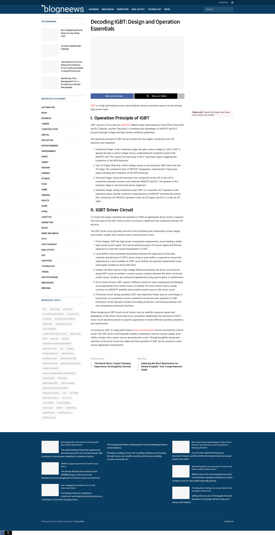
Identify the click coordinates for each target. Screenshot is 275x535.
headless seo (68, 353)
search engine (67, 383)
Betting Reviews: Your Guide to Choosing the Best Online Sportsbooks (80, 443)
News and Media (50, 233)
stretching (71, 408)
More (167, 9)
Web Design (108, 9)
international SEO (68, 358)
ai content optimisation (53, 314)
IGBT (93, 105)
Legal (45, 211)
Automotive (48, 107)
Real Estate (138, 9)
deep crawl (75, 334)
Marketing (123, 9)
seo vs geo (48, 408)
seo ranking (48, 403)
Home (44, 206)
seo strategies (63, 403)
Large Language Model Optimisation (59, 373)
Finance (46, 173)
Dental (45, 135)
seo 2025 (74, 393)
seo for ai (66, 398)
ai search (47, 319)
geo (61, 349)
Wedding (46, 288)
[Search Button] (231, 9)
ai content (67, 309)
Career (45, 124)
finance (65, 339)
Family (45, 162)
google (70, 349)
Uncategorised (50, 277)
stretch (59, 408)
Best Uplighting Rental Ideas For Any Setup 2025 (72, 33)
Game (44, 189)
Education (47, 140)
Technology (154, 9)
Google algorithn (50, 353)
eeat (45, 339)
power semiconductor (144, 330)
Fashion (46, 168)
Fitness (46, 178)
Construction (50, 129)
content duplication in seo (55, 334)
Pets (44, 239)
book (44, 113)
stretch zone (48, 413)
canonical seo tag (64, 324)
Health (45, 200)
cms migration (49, 329)
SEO (43, 255)
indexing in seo (50, 358)
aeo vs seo (55, 309)
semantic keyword (51, 393)
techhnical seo (64, 413)
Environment (49, 151)
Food (44, 184)
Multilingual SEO (50, 383)
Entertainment (50, 146)
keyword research (51, 368)
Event (45, 156)
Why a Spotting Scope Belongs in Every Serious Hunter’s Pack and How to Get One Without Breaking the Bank (211, 445)
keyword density (50, 363)
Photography (49, 244)
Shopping (47, 261)
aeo (44, 309)
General (46, 195)
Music (45, 228)
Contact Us (223, 2)
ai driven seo (73, 314)
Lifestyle (47, 217)
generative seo (49, 349)
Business (94, 9)
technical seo (49, 418)
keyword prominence (70, 363)
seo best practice (51, 398)
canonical (47, 324)
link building (48, 378)
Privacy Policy (78, 522)
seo (64, 393)
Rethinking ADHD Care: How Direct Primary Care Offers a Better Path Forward (212, 468)
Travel (45, 272)
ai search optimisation (65, 319)
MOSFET (126, 125)
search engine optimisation (55, 388)
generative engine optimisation (57, 344)
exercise (54, 339)
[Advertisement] (212, 61)
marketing (62, 378)
